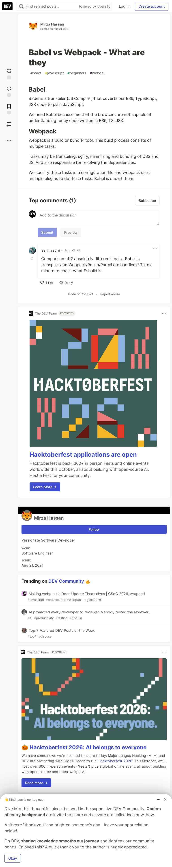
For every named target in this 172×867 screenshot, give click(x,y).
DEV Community (66, 581)
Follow (94, 529)
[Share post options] (8, 140)
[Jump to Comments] (9, 91)
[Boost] (9, 124)
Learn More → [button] (45, 487)
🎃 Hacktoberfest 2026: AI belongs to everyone (84, 747)
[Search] (21, 6)
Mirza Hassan (52, 24)
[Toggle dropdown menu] (155, 248)
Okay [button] (12, 858)
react (35, 73)
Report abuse (110, 294)
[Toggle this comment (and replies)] (33, 258)
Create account (151, 6)
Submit (47, 232)
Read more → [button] (36, 783)
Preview (70, 232)
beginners (76, 73)
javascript (54, 73)
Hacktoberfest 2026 (115, 761)
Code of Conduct (80, 294)
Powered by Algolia (93, 6)
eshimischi (50, 250)
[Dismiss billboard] (165, 799)
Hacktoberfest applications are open (83, 454)
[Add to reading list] (9, 109)
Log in (124, 6)
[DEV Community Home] (7, 6)
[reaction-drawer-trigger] (9, 73)
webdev (97, 73)
